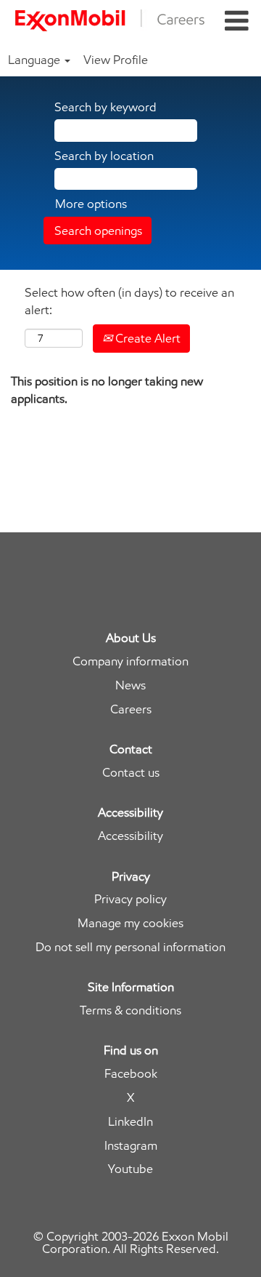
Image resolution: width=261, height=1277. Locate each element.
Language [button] (35, 59)
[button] (236, 21)
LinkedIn (130, 1122)
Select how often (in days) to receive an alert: (129, 301)
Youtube (130, 1169)
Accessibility (130, 836)
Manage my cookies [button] (130, 923)
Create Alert (146, 338)
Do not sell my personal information (130, 947)
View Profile (115, 59)
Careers (131, 709)
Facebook (130, 1074)
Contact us (131, 773)
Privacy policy (130, 899)
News (130, 685)
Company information (130, 661)
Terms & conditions (130, 1010)
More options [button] (91, 203)
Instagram (130, 1146)
